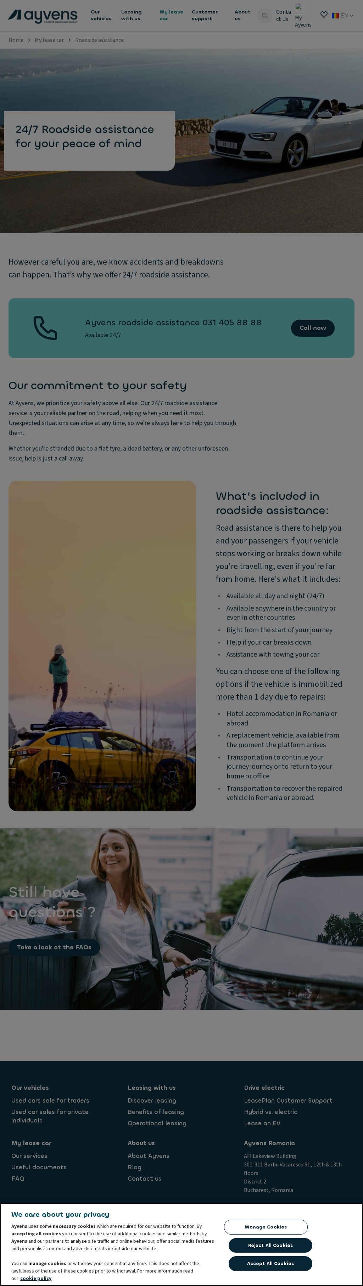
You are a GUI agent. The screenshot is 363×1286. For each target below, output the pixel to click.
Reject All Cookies (270, 1245)
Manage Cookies (266, 1227)
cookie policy (35, 1278)
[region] (181, 1244)
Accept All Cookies (270, 1263)
